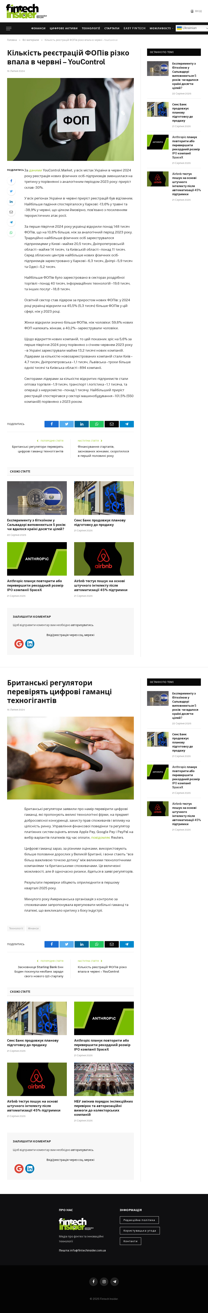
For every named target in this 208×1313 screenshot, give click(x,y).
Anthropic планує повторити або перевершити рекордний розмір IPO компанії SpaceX (35, 585)
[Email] (11, 212)
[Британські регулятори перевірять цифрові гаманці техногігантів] (70, 758)
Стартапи (112, 28)
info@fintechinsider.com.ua (88, 1250)
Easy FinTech (134, 28)
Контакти (131, 1241)
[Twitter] (11, 191)
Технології (91, 28)
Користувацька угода (140, 1230)
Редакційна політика (139, 1220)
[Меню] (8, 28)
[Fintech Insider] (26, 11)
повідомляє (100, 837)
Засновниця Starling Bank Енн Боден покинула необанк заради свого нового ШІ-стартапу (38, 971)
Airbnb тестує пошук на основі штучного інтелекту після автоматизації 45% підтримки (101, 585)
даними (35, 170)
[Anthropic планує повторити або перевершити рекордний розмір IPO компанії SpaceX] (37, 559)
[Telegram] (11, 222)
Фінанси (38, 28)
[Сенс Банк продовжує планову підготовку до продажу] (104, 498)
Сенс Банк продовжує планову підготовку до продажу (100, 522)
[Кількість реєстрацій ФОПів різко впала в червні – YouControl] (70, 119)
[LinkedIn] (11, 201)
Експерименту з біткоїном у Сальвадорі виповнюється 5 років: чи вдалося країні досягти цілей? (36, 524)
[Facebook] (11, 181)
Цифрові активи (64, 28)
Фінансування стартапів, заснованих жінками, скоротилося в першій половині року (103, 451)
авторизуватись (82, 625)
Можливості (160, 28)
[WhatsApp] (11, 233)
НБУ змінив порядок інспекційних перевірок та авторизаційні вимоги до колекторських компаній (103, 1108)
